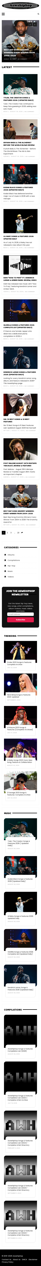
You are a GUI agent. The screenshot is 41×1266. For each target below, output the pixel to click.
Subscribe (20, 620)
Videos (6, 291)
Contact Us (6, 1259)
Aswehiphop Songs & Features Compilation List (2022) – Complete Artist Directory (20, 1233)
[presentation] (30, 24)
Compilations (14, 560)
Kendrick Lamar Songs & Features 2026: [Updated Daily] (19, 373)
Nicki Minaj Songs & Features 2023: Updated (18, 696)
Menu (19, 14)
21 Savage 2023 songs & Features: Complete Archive (18, 793)
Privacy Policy (7, 1262)
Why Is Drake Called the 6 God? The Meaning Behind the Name (20, 52)
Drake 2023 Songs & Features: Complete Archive (19, 663)
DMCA (24, 1259)
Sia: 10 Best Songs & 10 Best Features (16, 420)
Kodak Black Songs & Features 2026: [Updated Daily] (18, 188)
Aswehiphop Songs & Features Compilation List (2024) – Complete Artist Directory (20, 1142)
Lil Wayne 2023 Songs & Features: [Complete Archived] (20, 728)
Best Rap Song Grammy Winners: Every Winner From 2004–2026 (18, 512)
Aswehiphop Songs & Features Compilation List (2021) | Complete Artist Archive (20, 1097)
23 (18, 532)
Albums (6, 156)
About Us (16, 1259)
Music (5, 111)
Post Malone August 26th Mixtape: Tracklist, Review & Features (20, 464)
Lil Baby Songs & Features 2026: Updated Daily (18, 237)
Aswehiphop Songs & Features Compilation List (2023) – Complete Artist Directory (20, 1187)
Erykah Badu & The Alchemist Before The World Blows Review (19, 144)
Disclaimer (33, 1259)
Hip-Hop (7, 46)
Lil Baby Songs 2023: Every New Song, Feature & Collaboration (19, 761)
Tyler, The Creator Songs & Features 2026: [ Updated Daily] (18, 99)
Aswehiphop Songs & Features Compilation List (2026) (20, 1050)
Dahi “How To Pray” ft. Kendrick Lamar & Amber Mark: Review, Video (20, 279)
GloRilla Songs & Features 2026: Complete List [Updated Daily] (19, 326)
